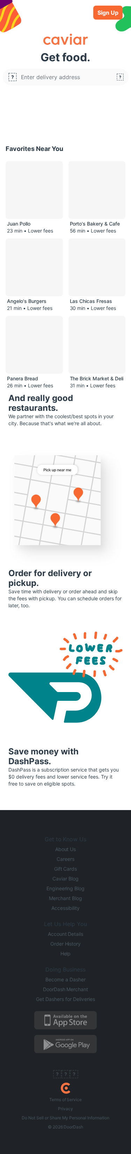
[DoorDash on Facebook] (57, 1075)
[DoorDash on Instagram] (74, 1075)
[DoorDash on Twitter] (65, 1075)
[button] (66, 77)
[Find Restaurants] (120, 77)
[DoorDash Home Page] (65, 1088)
